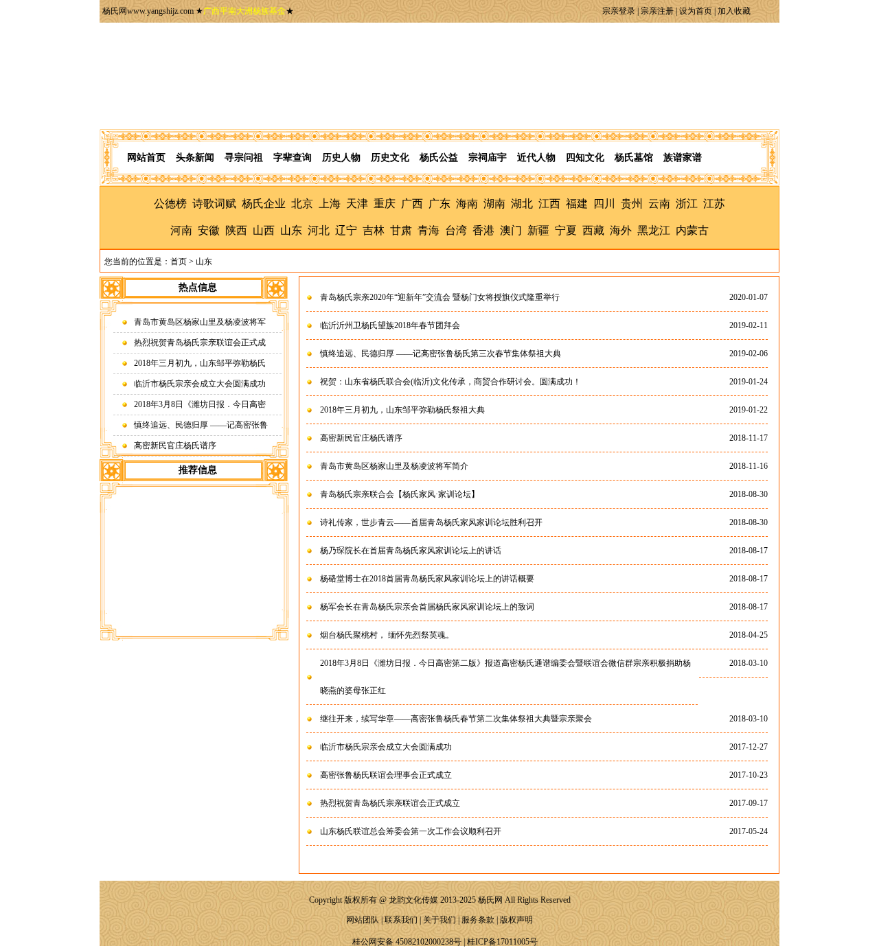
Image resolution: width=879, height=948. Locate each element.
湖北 (522, 203)
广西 (412, 203)
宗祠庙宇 (487, 157)
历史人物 (341, 157)
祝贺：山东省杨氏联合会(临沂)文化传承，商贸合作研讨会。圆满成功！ (450, 381)
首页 (178, 261)
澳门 (511, 230)
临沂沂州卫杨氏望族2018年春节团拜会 (390, 325)
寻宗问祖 (244, 157)
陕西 (236, 230)
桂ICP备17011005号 (502, 942)
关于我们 (439, 920)
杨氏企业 (264, 203)
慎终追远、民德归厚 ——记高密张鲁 (201, 425)
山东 (291, 230)
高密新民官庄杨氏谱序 (175, 445)
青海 (429, 230)
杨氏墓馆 (634, 157)
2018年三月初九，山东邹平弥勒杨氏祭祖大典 (402, 410)
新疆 (538, 230)
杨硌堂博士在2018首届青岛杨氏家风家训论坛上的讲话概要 (427, 578)
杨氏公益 (439, 157)
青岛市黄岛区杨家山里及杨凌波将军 (200, 322)
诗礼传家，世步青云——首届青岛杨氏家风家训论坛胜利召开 (431, 522)
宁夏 (566, 230)
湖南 (494, 203)
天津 (357, 203)
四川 (604, 203)
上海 (330, 203)
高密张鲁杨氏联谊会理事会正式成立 (386, 775)
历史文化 (390, 157)
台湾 (456, 230)
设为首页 (695, 11)
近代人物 (536, 157)
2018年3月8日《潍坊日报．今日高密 (200, 404)
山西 (264, 230)
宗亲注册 (657, 11)
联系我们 (401, 920)
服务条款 (477, 920)
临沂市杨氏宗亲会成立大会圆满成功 (200, 384)
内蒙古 (692, 230)
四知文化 (585, 157)
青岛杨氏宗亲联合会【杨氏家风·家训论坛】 (399, 494)
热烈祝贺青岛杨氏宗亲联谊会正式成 (200, 342)
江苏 (714, 203)
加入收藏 (734, 11)
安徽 (209, 230)
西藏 (593, 230)
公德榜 (170, 203)
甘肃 (401, 230)
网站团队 (362, 920)
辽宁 (346, 230)
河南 (181, 230)
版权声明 (516, 920)
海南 (467, 203)
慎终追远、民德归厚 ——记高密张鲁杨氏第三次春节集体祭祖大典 (440, 353)
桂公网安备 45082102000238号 (406, 942)
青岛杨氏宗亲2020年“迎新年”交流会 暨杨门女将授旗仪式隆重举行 (440, 297)
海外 (621, 230)
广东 (439, 203)
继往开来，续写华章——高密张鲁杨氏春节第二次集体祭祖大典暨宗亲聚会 (456, 719)
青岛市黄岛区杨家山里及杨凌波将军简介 (394, 466)
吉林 (374, 230)
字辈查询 (292, 157)
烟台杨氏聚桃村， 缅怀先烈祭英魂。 (387, 635)
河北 (319, 230)
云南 (659, 203)
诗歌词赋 (214, 203)
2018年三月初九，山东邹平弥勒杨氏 (200, 363)
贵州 (632, 203)
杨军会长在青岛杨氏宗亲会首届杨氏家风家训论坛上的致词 (427, 607)
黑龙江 (653, 230)
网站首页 (146, 157)
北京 (302, 203)
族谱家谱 (682, 157)
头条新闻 (195, 157)
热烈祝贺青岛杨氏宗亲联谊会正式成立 (390, 803)
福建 (577, 203)
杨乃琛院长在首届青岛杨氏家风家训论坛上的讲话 (410, 550)
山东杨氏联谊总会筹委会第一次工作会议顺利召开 (410, 831)
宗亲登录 (618, 11)
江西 (549, 203)
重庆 (385, 203)
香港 (483, 230)
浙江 (687, 203)
